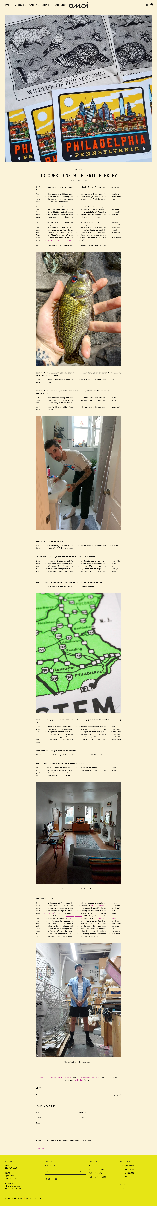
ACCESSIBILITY (95, 1165)
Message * (40, 1123)
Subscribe (82, 1172)
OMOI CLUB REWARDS (128, 1165)
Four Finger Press (74, 916)
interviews (78, 169)
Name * (39, 1113)
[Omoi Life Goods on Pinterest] (49, 1179)
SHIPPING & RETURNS (128, 1169)
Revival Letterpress (107, 918)
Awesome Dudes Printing (101, 905)
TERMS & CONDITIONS (97, 1177)
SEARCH (122, 1188)
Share (41, 1087)
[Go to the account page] (146, 5)
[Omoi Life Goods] (78, 5)
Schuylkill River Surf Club (58, 240)
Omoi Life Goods (16, 1198)
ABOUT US (123, 1177)
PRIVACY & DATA (95, 1173)
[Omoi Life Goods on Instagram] (46, 1179)
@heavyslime (49, 913)
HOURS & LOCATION (127, 1173)
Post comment (42, 1148)
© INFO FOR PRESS (96, 1169)
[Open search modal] (141, 5)
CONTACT (123, 1185)
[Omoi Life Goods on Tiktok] (53, 1179)
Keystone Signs (75, 918)
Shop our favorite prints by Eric (55, 1077)
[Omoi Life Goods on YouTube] (56, 1179)
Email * (82, 1113)
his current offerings (89, 1077)
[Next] (67, 5)
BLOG (121, 1181)
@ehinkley (78, 1080)
